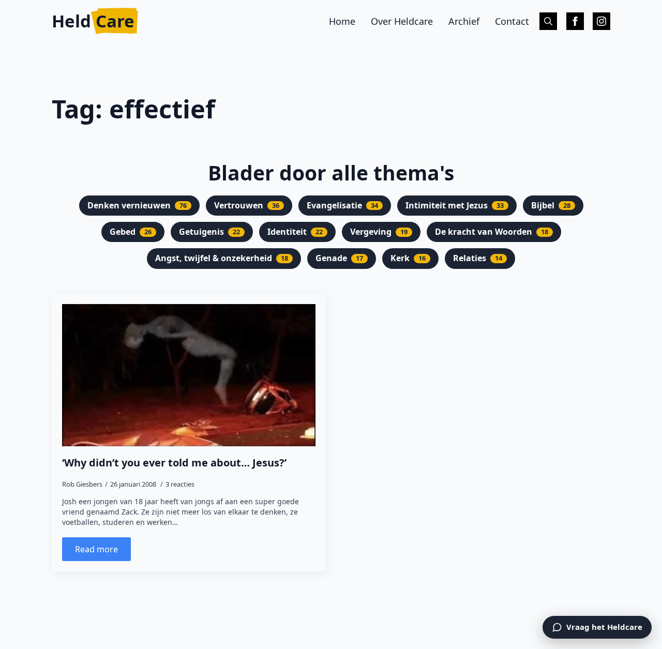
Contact (512, 21)
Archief (463, 21)
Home (342, 21)
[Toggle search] (548, 21)
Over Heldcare (402, 21)
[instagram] (601, 21)
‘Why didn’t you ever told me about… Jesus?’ (174, 463)
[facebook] (575, 21)
